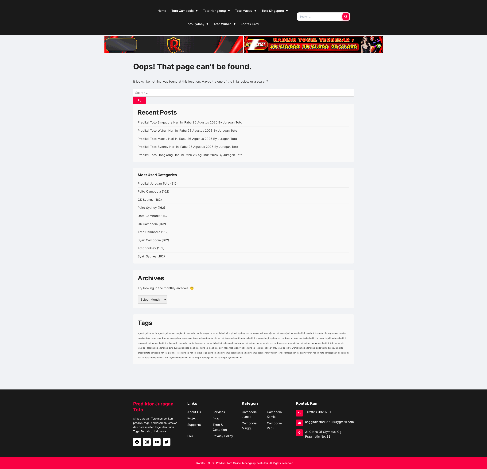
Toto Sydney (195, 24)
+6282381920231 (318, 412)
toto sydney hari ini (154, 357)
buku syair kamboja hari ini (290, 343)
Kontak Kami (250, 24)
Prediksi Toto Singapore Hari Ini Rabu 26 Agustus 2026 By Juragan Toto (190, 122)
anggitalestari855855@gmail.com (329, 422)
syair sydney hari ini (309, 353)
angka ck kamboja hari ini (215, 333)
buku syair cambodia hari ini (262, 343)
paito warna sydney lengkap (329, 348)
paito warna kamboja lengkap (300, 348)
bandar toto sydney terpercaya (177, 338)
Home (162, 11)
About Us (194, 412)
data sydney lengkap (179, 348)
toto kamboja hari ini (330, 353)
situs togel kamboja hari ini (239, 353)
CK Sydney (146, 199)
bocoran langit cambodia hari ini (208, 338)
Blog (216, 418)
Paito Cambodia (149, 191)
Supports (194, 425)
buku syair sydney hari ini (316, 343)
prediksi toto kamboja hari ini (182, 353)
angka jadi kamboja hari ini (266, 333)
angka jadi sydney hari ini (292, 333)
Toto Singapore (273, 11)
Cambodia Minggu (249, 425)
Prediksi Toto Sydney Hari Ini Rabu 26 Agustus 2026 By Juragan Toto (188, 147)
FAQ (190, 436)
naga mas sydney (232, 348)
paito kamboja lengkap (253, 348)
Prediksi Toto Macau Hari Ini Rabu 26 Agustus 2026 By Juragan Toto (187, 139)
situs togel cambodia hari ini (211, 353)
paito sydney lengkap (275, 348)
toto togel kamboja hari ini (204, 357)
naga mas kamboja (199, 348)
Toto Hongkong (214, 11)
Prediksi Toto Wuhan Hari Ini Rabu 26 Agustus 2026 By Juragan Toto (187, 130)
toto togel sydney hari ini (230, 357)
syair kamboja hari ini (289, 353)
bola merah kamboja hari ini (208, 343)
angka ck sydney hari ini (240, 333)
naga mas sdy (216, 348)
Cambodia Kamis (274, 414)
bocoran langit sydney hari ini (270, 338)
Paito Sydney (147, 207)
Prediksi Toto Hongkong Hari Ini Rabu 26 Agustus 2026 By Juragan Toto (190, 155)
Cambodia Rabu (274, 425)
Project (192, 418)
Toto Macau (243, 11)
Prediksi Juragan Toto (153, 183)
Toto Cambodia (182, 11)
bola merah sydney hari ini (235, 343)
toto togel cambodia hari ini (178, 357)
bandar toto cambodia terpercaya (322, 333)
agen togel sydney (167, 333)
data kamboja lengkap (157, 348)
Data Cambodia (149, 216)
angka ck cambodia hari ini (189, 333)
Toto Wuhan (223, 24)
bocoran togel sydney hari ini (152, 343)
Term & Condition (220, 427)
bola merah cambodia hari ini (180, 343)
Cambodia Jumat (249, 414)
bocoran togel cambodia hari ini (300, 338)
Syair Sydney (147, 256)
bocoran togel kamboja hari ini (331, 338)
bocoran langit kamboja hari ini (240, 338)
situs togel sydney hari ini (265, 353)
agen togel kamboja (147, 333)
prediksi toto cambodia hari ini (152, 353)
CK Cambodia (148, 224)
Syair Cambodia (149, 240)
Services (219, 412)
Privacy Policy (223, 436)
